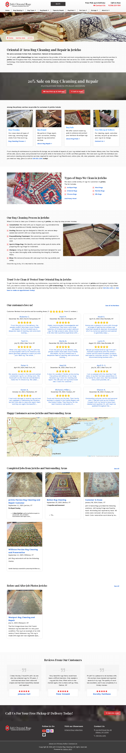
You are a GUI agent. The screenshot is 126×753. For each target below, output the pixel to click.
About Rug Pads (72, 139)
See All (116, 469)
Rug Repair (43, 10)
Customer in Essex (93, 500)
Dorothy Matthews (102, 694)
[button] (48, 424)
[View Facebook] (48, 731)
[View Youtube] (44, 731)
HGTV (58, 4)
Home (7, 10)
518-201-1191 (115, 5)
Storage (93, 10)
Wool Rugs (99, 187)
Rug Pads (71, 10)
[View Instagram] (52, 731)
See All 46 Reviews (112, 305)
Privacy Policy (62, 744)
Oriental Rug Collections (73, 730)
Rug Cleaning (17, 10)
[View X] (44, 735)
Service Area (20, 38)
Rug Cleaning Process (16, 141)
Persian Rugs (100, 191)
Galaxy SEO (67, 749)
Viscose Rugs (72, 194)
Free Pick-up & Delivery (55, 91)
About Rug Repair (44, 143)
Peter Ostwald (63, 694)
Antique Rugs (72, 187)
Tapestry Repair (58, 10)
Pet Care (82, 10)
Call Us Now (78, 91)
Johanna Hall (24, 694)
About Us (105, 10)
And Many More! (70, 198)
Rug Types (30, 10)
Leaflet (89, 456)
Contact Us (100, 5)
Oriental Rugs (72, 191)
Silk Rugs (98, 194)
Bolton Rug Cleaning (56, 500)
